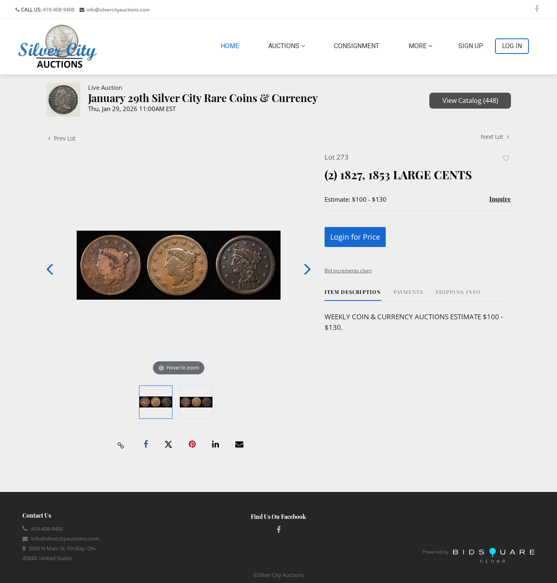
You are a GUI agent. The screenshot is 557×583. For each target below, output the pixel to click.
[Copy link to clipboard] (121, 444)
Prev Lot (63, 138)
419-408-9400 (58, 9)
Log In (512, 46)
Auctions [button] (284, 46)
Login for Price (355, 237)
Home (231, 46)
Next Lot (493, 136)
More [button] (418, 46)
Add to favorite (506, 158)
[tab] (353, 295)
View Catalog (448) (470, 100)
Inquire (500, 199)
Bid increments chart (348, 270)
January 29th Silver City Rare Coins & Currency (203, 98)
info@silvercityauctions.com (118, 9)
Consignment (356, 46)
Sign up (470, 46)
